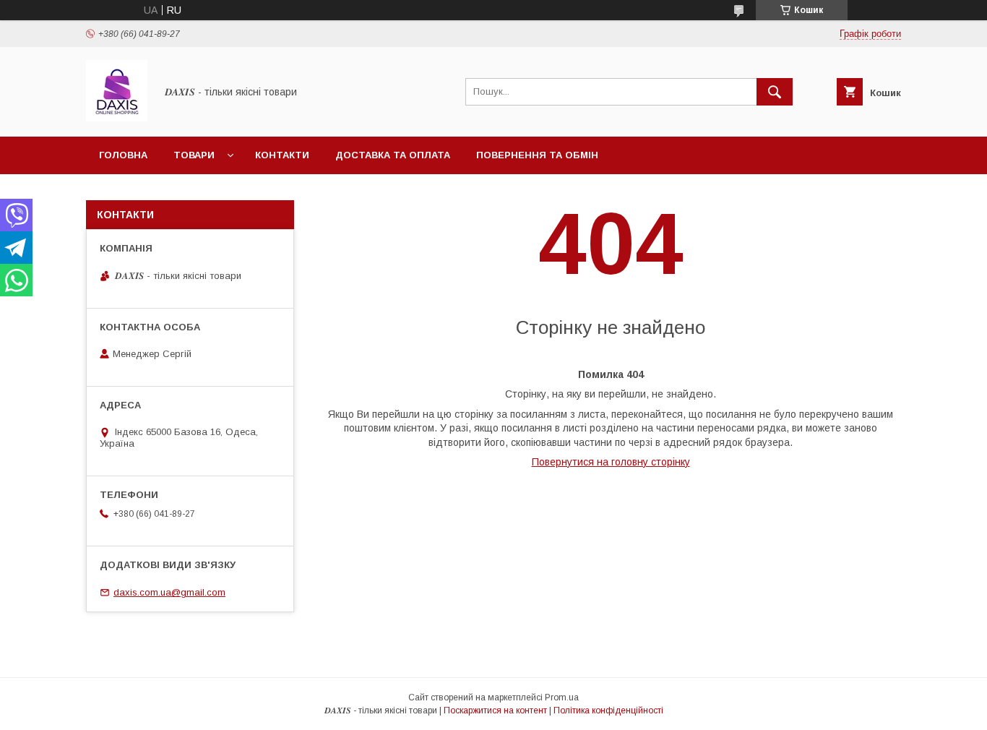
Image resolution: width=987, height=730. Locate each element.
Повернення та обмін (537, 155)
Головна (123, 155)
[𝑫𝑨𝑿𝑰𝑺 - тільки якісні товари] (116, 118)
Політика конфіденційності (608, 710)
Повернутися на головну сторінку (611, 462)
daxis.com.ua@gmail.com (169, 592)
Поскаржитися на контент (495, 710)
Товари (194, 155)
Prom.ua (562, 697)
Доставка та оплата (392, 155)
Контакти (282, 155)
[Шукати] (775, 92)
